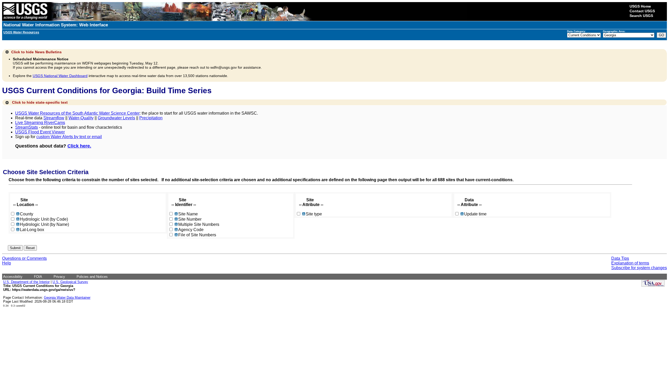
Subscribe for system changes (639, 268)
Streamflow (53, 118)
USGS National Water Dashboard (60, 76)
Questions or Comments (24, 258)
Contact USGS (642, 11)
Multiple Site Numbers (198, 224)
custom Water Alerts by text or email (69, 136)
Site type (314, 214)
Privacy (59, 277)
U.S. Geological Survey (70, 282)
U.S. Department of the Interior (26, 282)
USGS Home (640, 6)
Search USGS (641, 16)
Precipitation (151, 118)
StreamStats (26, 127)
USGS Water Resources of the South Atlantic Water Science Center (77, 113)
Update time (475, 214)
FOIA (38, 277)
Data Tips (620, 258)
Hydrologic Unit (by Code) (44, 219)
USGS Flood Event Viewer (40, 132)
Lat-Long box (32, 229)
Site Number (189, 219)
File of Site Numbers (197, 235)
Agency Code (191, 229)
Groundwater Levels (116, 118)
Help (6, 263)
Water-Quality (81, 118)
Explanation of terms (630, 263)
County (26, 214)
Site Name (188, 214)
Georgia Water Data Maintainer (67, 297)
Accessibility (12, 277)
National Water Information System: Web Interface (55, 24)
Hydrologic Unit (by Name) (44, 224)
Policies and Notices (92, 277)
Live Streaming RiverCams (40, 122)
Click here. (79, 146)
